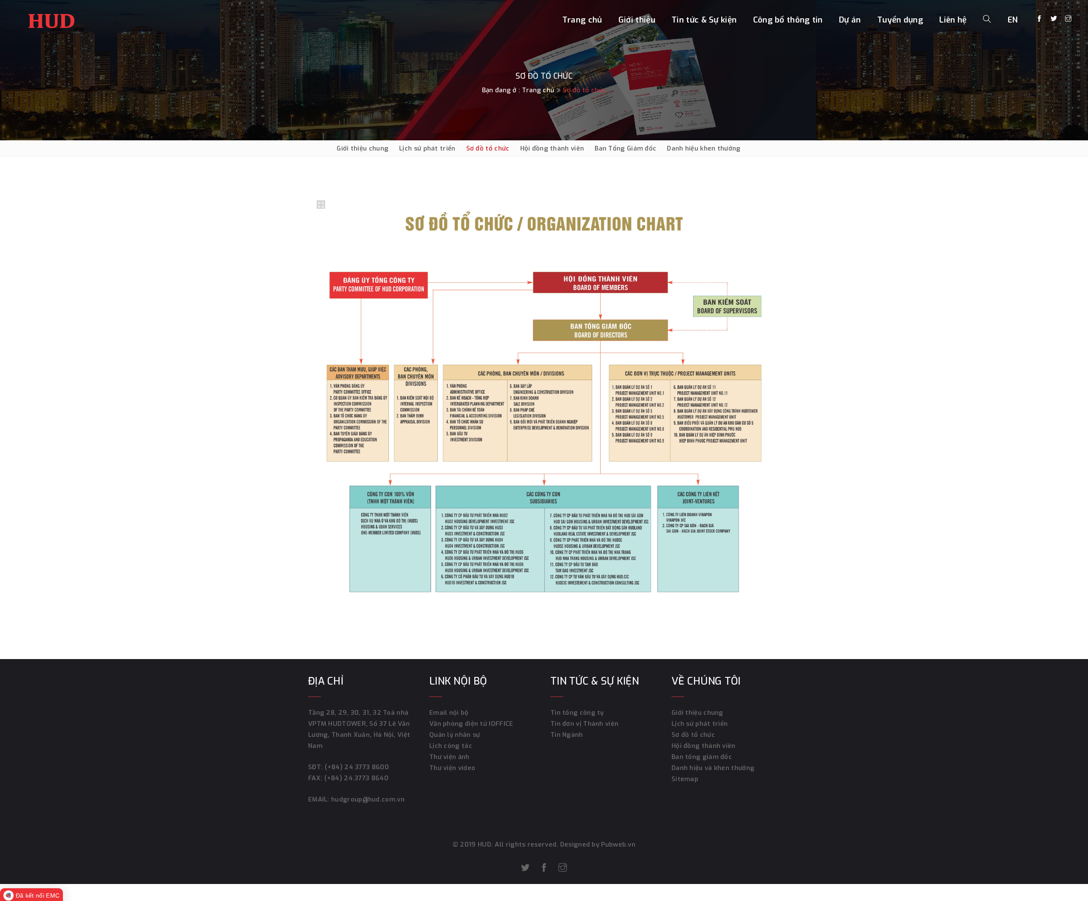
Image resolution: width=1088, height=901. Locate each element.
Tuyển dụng (900, 19)
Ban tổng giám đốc (702, 757)
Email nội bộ (449, 712)
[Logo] (51, 19)
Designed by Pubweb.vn (597, 844)
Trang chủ (582, 19)
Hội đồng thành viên (552, 148)
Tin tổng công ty (577, 712)
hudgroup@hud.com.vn (367, 799)
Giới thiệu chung (362, 148)
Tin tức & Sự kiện (704, 19)
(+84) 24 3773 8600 (357, 767)
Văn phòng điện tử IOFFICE (471, 723)
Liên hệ (952, 19)
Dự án (850, 19)
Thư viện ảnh (449, 757)
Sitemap (685, 779)
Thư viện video (452, 768)
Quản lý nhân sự (454, 734)
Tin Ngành (566, 734)
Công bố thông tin (788, 19)
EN (1013, 19)
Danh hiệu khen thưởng (703, 148)
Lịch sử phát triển (427, 148)
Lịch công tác (450, 746)
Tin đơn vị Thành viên (584, 723)
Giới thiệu (636, 19)
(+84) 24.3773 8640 (356, 778)
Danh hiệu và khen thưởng (713, 768)
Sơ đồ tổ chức (488, 148)
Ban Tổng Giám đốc (625, 148)
